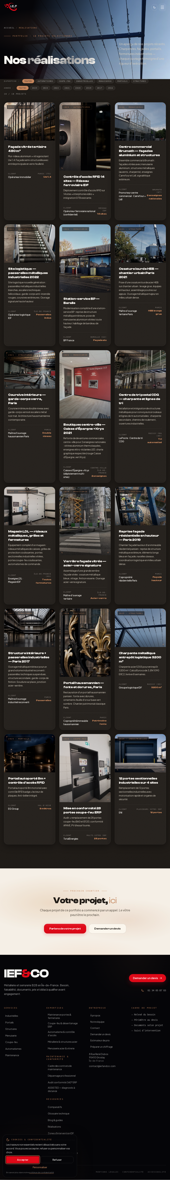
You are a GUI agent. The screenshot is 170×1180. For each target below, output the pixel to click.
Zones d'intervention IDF (61, 1133)
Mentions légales (107, 1172)
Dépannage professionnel (62, 1075)
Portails (9, 1022)
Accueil (9, 28)
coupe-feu (65, 81)
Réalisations (54, 1126)
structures (139, 81)
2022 (56, 88)
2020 (78, 88)
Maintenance (12, 1055)
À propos (95, 1015)
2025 (34, 88)
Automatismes (13, 1048)
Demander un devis (145, 978)
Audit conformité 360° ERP (62, 1082)
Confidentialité (133, 1172)
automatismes (45, 81)
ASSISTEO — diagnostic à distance (61, 1089)
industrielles (84, 81)
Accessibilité (157, 1172)
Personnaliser (40, 1167)
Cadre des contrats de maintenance (60, 1067)
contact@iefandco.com (102, 1065)
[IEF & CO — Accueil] (10, 6)
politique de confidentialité (41, 1172)
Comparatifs (55, 1106)
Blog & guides (55, 1120)
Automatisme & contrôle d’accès (61, 1033)
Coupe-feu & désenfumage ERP (63, 1025)
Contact (95, 1027)
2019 (88, 88)
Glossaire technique (58, 1113)
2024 (45, 88)
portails (122, 81)
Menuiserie (11, 1035)
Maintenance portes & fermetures (59, 1016)
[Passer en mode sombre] (154, 7)
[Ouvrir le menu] (162, 7)
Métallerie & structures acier (62, 1041)
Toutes (28, 81)
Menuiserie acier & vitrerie (61, 1048)
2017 (99, 88)
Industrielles (11, 1015)
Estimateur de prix (100, 1040)
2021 (67, 88)
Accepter (22, 1159)
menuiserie (105, 81)
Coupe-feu (11, 1042)
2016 (110, 88)
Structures (11, 1028)
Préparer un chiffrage (101, 1046)
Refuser (56, 1159)
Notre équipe (97, 1021)
